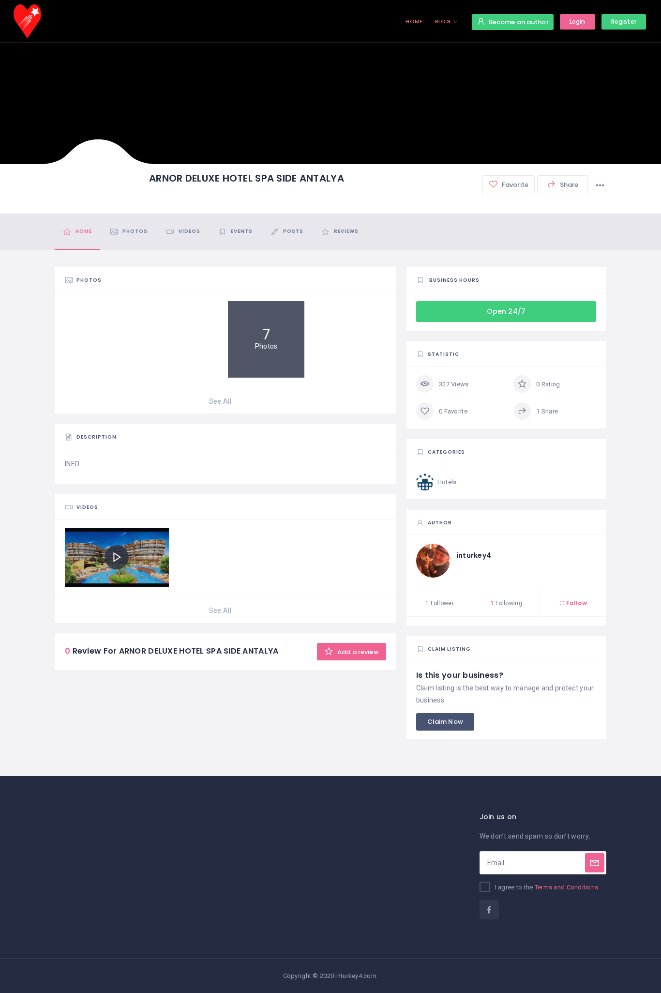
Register (623, 21)
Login (578, 21)
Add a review (357, 652)
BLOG (443, 21)
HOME (414, 21)
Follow (576, 603)
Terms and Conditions (567, 887)
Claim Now (445, 721)
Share (568, 184)
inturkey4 (474, 555)
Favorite (514, 184)
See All (220, 401)
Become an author (519, 22)
